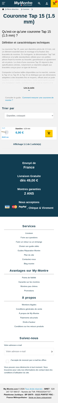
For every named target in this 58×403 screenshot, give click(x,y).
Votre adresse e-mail (13, 345)
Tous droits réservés (33, 389)
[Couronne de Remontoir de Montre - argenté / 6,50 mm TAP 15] (6, 133)
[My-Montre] (23, 3)
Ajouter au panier (49, 133)
